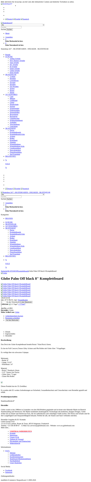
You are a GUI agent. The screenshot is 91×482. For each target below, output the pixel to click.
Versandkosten (23, 300)
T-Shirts (12, 77)
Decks (12, 130)
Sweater (12, 82)
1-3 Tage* (21, 304)
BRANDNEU (10, 156)
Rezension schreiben (12, 318)
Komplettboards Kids (17, 134)
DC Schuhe (14, 65)
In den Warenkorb (26, 302)
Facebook (8, 470)
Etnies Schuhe (15, 69)
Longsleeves (14, 80)
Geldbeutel (13, 100)
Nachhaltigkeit (15, 461)
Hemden (13, 79)
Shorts (12, 92)
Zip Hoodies (14, 86)
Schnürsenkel (14, 108)
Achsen (12, 136)
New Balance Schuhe (17, 61)
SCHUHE (9, 57)
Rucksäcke (13, 116)
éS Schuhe (13, 67)
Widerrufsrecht (15, 443)
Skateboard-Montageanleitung (20, 459)
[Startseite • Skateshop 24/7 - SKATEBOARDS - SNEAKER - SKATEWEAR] (7, 23)
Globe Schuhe (15, 71)
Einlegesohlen (15, 110)
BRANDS (9, 218)
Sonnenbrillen (15, 112)
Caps (11, 96)
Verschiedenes (15, 124)
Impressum (13, 435)
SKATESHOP (10, 128)
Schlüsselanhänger (16, 120)
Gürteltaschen (14, 118)
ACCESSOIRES (11, 94)
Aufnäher (13, 122)
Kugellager (14, 140)
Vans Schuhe (14, 63)
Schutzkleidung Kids (17, 146)
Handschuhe (14, 104)
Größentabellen (15, 455)
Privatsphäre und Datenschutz (20, 441)
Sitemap (12, 453)
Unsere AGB (14, 437)
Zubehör (13, 142)
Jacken (12, 88)
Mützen (12, 98)
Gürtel (12, 102)
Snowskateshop (15, 150)
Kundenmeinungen (16, 457)
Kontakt (12, 433)
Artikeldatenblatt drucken (14, 316)
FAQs (7, 451)
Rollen (12, 138)
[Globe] (4, 273)
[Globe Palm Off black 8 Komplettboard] (15, 284)
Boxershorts (14, 114)
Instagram (8, 472)
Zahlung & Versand (17, 439)
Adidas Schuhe (15, 59)
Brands (7, 55)
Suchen (9, 29)
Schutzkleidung (15, 144)
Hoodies (13, 84)
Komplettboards (15, 132)
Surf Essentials (15, 154)
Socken (12, 106)
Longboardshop (15, 148)
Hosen (12, 90)
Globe (17, 312)
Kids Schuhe (14, 73)
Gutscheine (14, 126)
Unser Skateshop (16, 463)
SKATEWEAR (10, 75)
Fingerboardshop (16, 152)
